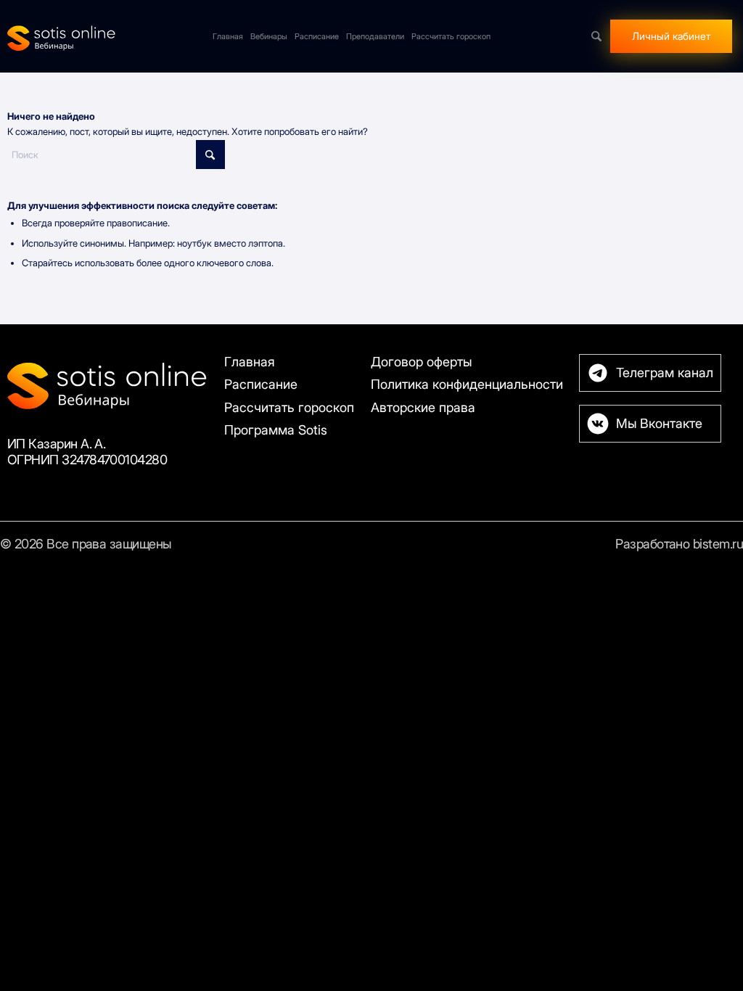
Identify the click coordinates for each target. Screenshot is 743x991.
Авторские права (423, 407)
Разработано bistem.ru (679, 543)
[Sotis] (61, 36)
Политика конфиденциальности (467, 384)
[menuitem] (228, 36)
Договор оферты (421, 361)
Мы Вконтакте (659, 423)
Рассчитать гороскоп (289, 407)
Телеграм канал (664, 372)
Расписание (260, 384)
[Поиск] (596, 36)
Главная (249, 361)
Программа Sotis (275, 429)
